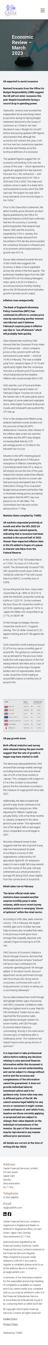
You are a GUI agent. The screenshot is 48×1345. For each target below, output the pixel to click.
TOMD (18, 1332)
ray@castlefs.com (12, 1207)
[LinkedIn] (5, 1214)
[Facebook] (9, 1214)
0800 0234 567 (35, 1303)
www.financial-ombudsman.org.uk (23, 1300)
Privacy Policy (10, 1324)
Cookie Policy (10, 1318)
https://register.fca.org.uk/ (16, 1257)
